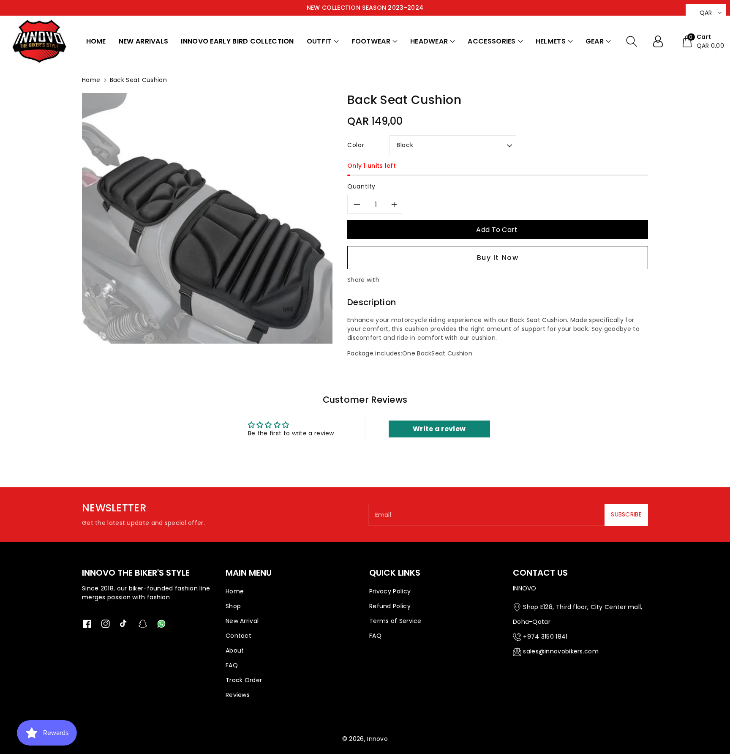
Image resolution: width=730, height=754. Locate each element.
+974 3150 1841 (545, 636)
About (235, 650)
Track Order (244, 680)
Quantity (361, 186)
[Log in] (661, 41)
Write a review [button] (439, 429)
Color (355, 145)
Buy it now (498, 257)
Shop (233, 606)
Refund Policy (390, 606)
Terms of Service (395, 621)
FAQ (232, 665)
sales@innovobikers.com (561, 651)
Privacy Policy (390, 591)
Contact (238, 635)
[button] (323, 41)
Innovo (377, 739)
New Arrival (242, 621)
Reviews (238, 695)
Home (91, 80)
